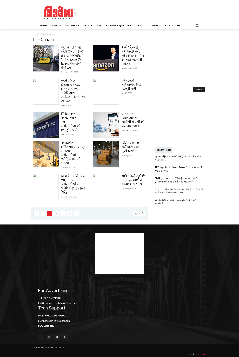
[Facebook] (41, 337)
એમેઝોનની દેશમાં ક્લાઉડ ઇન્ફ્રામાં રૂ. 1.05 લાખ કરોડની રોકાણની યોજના (73, 91)
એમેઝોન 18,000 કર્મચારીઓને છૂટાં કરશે (134, 147)
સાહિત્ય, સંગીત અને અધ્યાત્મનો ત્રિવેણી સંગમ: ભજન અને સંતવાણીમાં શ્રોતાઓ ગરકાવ (179, 191)
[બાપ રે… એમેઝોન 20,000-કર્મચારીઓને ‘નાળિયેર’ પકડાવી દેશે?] (46, 187)
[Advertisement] (147, 12)
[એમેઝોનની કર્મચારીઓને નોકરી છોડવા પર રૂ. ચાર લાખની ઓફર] (106, 58)
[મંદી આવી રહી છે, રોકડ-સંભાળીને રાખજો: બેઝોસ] (106, 187)
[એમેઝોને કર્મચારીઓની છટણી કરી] (106, 92)
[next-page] (76, 213)
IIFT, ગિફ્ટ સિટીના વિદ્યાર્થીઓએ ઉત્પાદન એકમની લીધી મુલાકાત (178, 169)
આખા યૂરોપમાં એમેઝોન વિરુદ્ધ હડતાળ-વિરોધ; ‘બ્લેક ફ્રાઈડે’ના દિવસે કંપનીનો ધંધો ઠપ (72, 57)
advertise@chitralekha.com (61, 303)
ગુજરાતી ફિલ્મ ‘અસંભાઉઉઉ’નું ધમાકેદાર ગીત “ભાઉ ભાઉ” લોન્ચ (178, 158)
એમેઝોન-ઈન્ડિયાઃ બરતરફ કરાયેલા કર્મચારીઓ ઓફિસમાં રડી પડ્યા (73, 153)
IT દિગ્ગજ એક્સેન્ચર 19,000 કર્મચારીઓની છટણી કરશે (70, 122)
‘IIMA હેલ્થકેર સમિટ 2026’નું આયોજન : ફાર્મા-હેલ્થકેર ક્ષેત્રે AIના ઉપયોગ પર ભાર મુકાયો (176, 180)
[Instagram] (49, 337)
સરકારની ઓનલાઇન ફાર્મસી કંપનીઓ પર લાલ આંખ (133, 120)
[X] (57, 337)
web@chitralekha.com (58, 320)
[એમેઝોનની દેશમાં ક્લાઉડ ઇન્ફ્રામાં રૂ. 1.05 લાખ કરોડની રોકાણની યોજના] (46, 92)
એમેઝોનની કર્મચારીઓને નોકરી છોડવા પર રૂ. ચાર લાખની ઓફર (133, 55)
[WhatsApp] (65, 337)
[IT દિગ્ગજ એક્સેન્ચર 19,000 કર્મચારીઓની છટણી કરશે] (46, 125)
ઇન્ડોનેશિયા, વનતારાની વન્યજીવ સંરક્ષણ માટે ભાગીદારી (175, 202)
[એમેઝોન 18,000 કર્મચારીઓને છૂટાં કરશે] (106, 154)
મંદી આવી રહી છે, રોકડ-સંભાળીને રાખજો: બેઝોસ (133, 180)
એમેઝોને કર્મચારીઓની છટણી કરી (131, 85)
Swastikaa (200, 354)
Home (35, 34)
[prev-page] (36, 213)
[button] (197, 25)
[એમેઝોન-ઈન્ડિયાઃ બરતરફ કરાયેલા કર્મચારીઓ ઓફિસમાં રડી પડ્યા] (46, 154)
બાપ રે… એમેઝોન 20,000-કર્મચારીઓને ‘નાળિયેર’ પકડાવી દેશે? (73, 184)
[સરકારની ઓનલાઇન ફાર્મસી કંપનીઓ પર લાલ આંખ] (106, 125)
